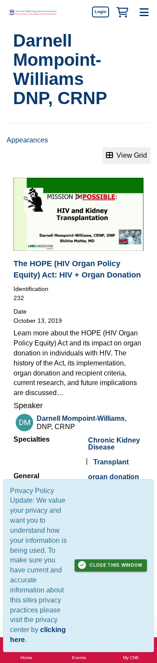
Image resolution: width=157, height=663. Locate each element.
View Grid (130, 155)
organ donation (113, 476)
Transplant (111, 462)
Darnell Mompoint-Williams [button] (81, 418)
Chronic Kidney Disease (114, 443)
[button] (122, 11)
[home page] (33, 12)
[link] (100, 11)
